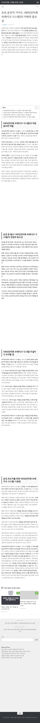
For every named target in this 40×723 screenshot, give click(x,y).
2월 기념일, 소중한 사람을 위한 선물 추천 (12, 649)
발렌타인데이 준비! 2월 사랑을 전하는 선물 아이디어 (15, 651)
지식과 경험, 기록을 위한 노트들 (12, 2)
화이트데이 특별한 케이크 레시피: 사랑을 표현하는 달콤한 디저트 (28, 603)
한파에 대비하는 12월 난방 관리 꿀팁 (11, 657)
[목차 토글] (35, 107)
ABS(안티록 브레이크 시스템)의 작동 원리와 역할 (17, 110)
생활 (2, 6)
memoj (5, 24)
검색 (2, 637)
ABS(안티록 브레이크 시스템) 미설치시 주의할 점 (17, 115)
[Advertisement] (20, 81)
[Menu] (37, 2)
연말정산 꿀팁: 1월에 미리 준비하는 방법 (12, 655)
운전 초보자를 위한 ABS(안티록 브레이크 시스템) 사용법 (19, 117)
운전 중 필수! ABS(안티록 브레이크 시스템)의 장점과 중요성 (20, 112)
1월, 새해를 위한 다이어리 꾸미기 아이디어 (13, 653)
